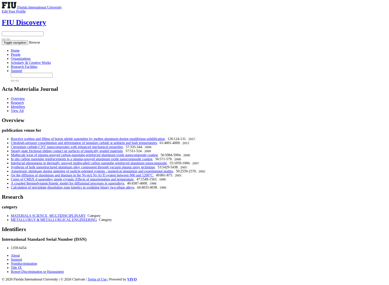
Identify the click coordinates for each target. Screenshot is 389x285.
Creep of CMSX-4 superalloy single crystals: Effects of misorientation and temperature (72, 179)
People (15, 54)
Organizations (21, 58)
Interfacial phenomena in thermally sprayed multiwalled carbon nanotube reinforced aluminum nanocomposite (89, 163)
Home (15, 50)
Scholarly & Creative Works (31, 63)
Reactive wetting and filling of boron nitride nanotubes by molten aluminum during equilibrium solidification (88, 139)
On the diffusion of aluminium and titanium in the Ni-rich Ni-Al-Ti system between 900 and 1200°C (82, 175)
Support (16, 71)
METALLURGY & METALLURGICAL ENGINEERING (54, 220)
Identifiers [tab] (18, 107)
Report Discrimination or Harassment (37, 272)
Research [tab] (17, 103)
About (15, 255)
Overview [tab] (18, 98)
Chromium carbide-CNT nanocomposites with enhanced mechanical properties (67, 147)
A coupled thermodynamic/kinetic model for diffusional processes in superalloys (67, 183)
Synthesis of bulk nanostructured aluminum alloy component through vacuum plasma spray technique (83, 167)
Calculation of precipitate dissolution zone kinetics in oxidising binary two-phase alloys (72, 187)
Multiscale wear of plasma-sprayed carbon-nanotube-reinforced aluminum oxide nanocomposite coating (84, 155)
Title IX (16, 267)
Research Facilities (24, 67)
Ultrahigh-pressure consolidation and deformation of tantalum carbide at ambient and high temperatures (84, 143)
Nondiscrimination (24, 263)
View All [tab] (17, 111)
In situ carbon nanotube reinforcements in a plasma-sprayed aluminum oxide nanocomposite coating (81, 159)
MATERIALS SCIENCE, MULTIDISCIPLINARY (48, 216)
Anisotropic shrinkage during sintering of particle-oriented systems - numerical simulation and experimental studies (92, 171)
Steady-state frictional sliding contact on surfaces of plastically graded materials (67, 151)
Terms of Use (98, 279)
